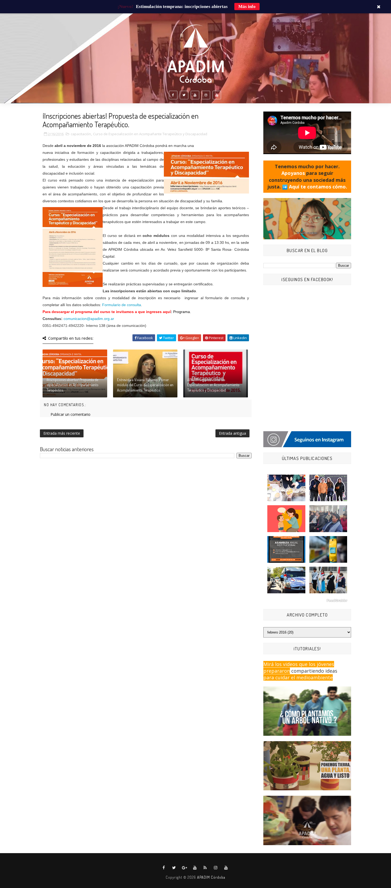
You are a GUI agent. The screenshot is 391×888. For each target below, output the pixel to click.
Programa (181, 312)
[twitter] (184, 95)
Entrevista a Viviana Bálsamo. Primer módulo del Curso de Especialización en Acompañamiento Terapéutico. (145, 384)
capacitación (81, 133)
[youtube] (195, 95)
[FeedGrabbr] (307, 600)
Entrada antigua (232, 433)
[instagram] (206, 95)
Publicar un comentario (70, 414)
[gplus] (185, 868)
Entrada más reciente (61, 433)
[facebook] (173, 95)
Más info (247, 6)
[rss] (205, 868)
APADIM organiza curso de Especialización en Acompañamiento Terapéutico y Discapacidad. (213, 384)
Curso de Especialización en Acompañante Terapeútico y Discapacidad (150, 133)
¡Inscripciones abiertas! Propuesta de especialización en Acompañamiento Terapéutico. (72, 384)
